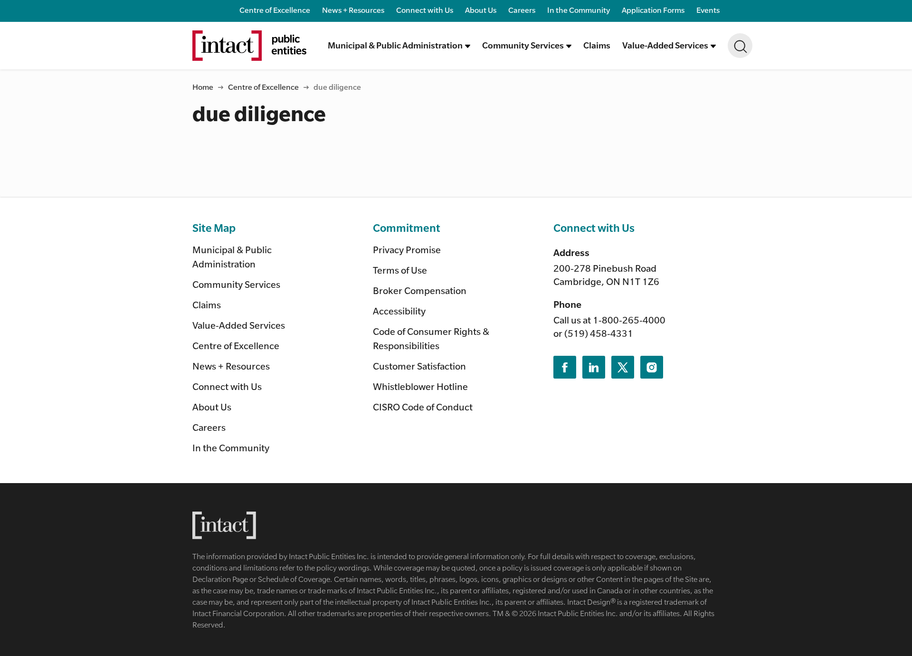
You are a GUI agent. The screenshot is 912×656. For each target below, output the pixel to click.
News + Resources (353, 10)
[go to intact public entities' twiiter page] (622, 367)
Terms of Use (400, 270)
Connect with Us (424, 10)
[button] (399, 45)
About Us (480, 10)
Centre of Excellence (274, 10)
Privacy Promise (407, 250)
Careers (521, 10)
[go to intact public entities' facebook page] (564, 367)
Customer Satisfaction (419, 366)
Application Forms (653, 10)
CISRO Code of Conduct (423, 407)
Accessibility (399, 311)
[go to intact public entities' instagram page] (651, 367)
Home (202, 87)
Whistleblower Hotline (420, 386)
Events (708, 10)
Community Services (236, 284)
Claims (596, 45)
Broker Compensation (419, 290)
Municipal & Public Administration (232, 257)
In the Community (578, 10)
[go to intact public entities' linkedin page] (593, 367)
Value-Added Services (238, 325)
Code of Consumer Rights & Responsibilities (431, 338)
